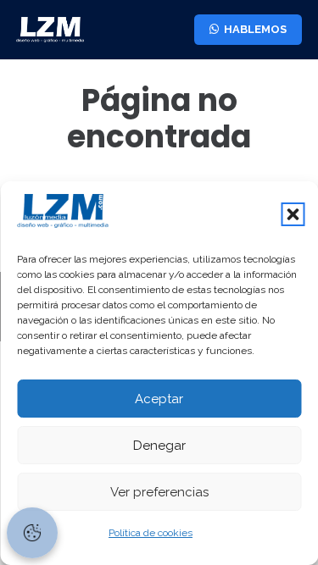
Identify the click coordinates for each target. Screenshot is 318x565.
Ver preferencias (159, 492)
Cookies (32, 532)
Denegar (159, 445)
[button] (292, 214)
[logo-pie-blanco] (50, 29)
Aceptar (159, 399)
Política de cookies (150, 533)
